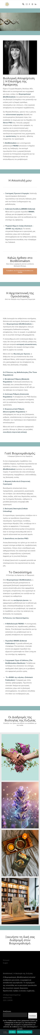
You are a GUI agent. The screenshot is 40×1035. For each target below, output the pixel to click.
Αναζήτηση (7, 1011)
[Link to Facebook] (29, 4)
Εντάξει (12, 1032)
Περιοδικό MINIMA (12, 641)
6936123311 (7, 998)
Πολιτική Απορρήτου (24, 1032)
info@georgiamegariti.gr (12, 995)
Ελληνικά (6, 960)
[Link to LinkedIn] (35, 4)
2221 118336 (8, 1000)
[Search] (22, 4)
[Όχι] (37, 1026)
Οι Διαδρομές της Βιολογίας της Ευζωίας (20, 718)
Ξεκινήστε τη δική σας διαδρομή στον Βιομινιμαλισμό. (20, 940)
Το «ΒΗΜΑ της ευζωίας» (15, 677)
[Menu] (27, 4)
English (5, 963)
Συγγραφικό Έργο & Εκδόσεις (17, 660)
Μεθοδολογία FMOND (15, 624)
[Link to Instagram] (32, 4)
